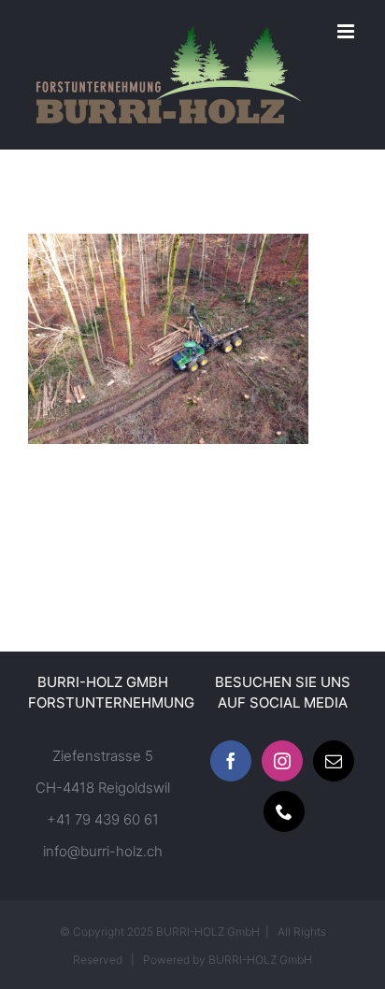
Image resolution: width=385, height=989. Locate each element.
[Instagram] (282, 760)
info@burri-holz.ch (103, 851)
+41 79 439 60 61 (103, 819)
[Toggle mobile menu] (347, 31)
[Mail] (333, 760)
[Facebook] (230, 760)
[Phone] (284, 811)
